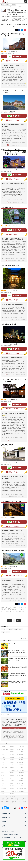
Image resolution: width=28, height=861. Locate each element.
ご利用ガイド (13, 796)
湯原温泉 (2, 783)
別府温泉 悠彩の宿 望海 (13, 501)
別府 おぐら (9, 207)
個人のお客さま (6, 814)
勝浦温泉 (2, 778)
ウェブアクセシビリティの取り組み (10, 834)
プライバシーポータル (18, 838)
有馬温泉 (12, 775)
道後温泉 (12, 778)
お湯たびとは (7, 796)
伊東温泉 (12, 765)
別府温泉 (12, 783)
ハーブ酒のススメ (13, 802)
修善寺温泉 (21, 765)
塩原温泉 (12, 759)
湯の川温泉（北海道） (4, 750)
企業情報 (4, 822)
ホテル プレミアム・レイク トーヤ (15, 91)
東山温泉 (21, 751)
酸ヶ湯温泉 (12, 785)
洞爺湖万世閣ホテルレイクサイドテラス (15, 35)
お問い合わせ (5, 831)
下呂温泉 (2, 772)
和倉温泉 (12, 767)
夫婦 (4, 629)
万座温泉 (12, 757)
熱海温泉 (2, 793)
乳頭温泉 (12, 749)
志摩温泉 (2, 791)
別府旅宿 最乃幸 (10, 324)
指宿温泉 (12, 793)
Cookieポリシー (5, 841)
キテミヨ (3, 799)
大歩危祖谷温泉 (13, 791)
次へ (18, 620)
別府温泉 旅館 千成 (12, 265)
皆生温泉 (21, 780)
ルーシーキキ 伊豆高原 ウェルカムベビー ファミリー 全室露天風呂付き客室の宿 (15, 152)
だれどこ (8, 798)
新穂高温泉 (21, 772)
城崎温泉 (2, 775)
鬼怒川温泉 (3, 759)
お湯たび (16, 798)
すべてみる (23, 638)
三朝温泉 (2, 780)
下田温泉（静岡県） (4, 768)
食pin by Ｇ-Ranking (22, 801)
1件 (16, 111)
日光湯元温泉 (3, 788)
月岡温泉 (12, 762)
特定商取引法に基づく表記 (17, 841)
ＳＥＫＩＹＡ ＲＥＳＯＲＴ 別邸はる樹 (15, 380)
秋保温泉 (12, 751)
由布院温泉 (21, 791)
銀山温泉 (12, 754)
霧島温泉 (2, 785)
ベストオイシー (8, 799)
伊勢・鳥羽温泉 (22, 788)
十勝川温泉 (21, 746)
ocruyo (12, 798)
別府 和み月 (9, 445)
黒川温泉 (21, 783)
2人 (3, 632)
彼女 (16, 629)
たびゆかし (8, 801)
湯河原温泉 (3, 765)
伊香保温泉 (3, 757)
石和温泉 (21, 762)
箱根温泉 (12, 788)
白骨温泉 (2, 762)
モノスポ (14, 799)
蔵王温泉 (2, 754)
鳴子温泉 (21, 749)
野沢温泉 (21, 759)
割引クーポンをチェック (15, 60)
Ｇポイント (20, 796)
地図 (16, 53)
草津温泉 (21, 754)
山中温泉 (21, 767)
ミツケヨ (2, 801)
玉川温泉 (21, 785)
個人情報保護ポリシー (7, 838)
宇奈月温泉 (21, 770)
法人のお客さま (6, 818)
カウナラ (23, 799)
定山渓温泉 (3, 746)
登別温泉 (12, 746)
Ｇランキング (3, 798)
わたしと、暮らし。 (22, 798)
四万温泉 (21, 757)
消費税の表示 (12, 831)
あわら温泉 (12, 770)
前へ (10, 620)
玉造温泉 (12, 780)
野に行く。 (19, 799)
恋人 (21, 629)
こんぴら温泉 (22, 778)
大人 (8, 632)
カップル (10, 629)
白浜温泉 (21, 775)
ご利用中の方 (5, 826)
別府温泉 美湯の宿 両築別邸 (14, 550)
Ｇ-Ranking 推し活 (14, 801)
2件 (16, 51)
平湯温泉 (12, 772)
